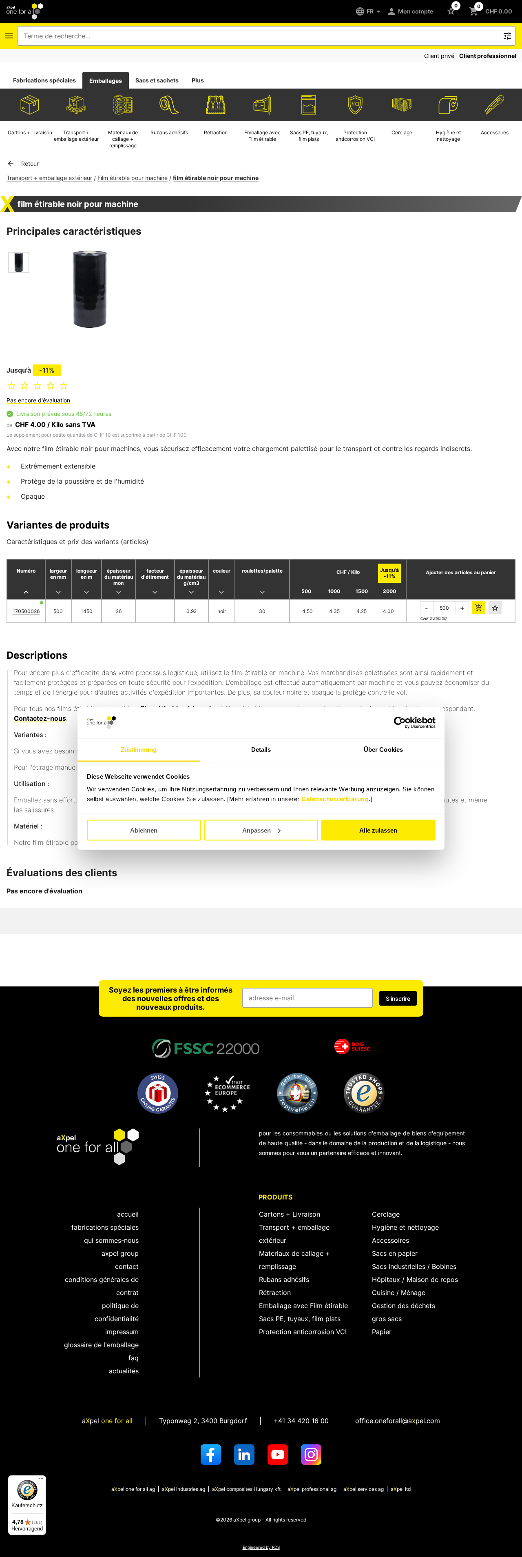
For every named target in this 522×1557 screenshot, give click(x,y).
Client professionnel (487, 55)
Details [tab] (261, 749)
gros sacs (387, 1319)
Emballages (105, 80)
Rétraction (275, 1292)
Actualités (124, 1371)
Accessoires (390, 1240)
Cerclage (386, 1214)
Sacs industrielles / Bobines (414, 1266)
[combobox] (261, 36)
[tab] (44, 80)
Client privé (439, 55)
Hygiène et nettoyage (405, 1227)
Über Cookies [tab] (383, 749)
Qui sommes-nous (111, 1240)
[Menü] (41, 1480)
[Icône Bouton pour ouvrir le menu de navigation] (9, 36)
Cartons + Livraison (289, 1214)
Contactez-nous (40, 718)
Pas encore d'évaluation (38, 400)
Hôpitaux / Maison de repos (415, 1279)
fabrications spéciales (105, 1227)
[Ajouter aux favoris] (495, 607)
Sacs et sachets (157, 80)
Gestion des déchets (403, 1306)
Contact (127, 1266)
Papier (382, 1332)
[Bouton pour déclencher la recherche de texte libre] (507, 36)
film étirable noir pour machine (216, 177)
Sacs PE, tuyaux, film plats (300, 1319)
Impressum (122, 1332)
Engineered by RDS (261, 1547)
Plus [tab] (198, 80)
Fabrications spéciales (44, 80)
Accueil (128, 1214)
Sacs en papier (395, 1253)
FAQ (133, 1358)
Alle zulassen (378, 829)
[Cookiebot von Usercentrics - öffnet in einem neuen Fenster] (400, 723)
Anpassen (256, 829)
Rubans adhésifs (284, 1279)
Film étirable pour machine (132, 177)
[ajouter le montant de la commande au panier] (478, 607)
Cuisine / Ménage (398, 1292)
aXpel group (120, 1253)
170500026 (26, 611)
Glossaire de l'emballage (101, 1345)
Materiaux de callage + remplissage (294, 1259)
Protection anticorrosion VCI (303, 1332)
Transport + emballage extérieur (49, 177)
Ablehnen (143, 829)
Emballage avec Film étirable (303, 1306)
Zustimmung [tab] (139, 749)
